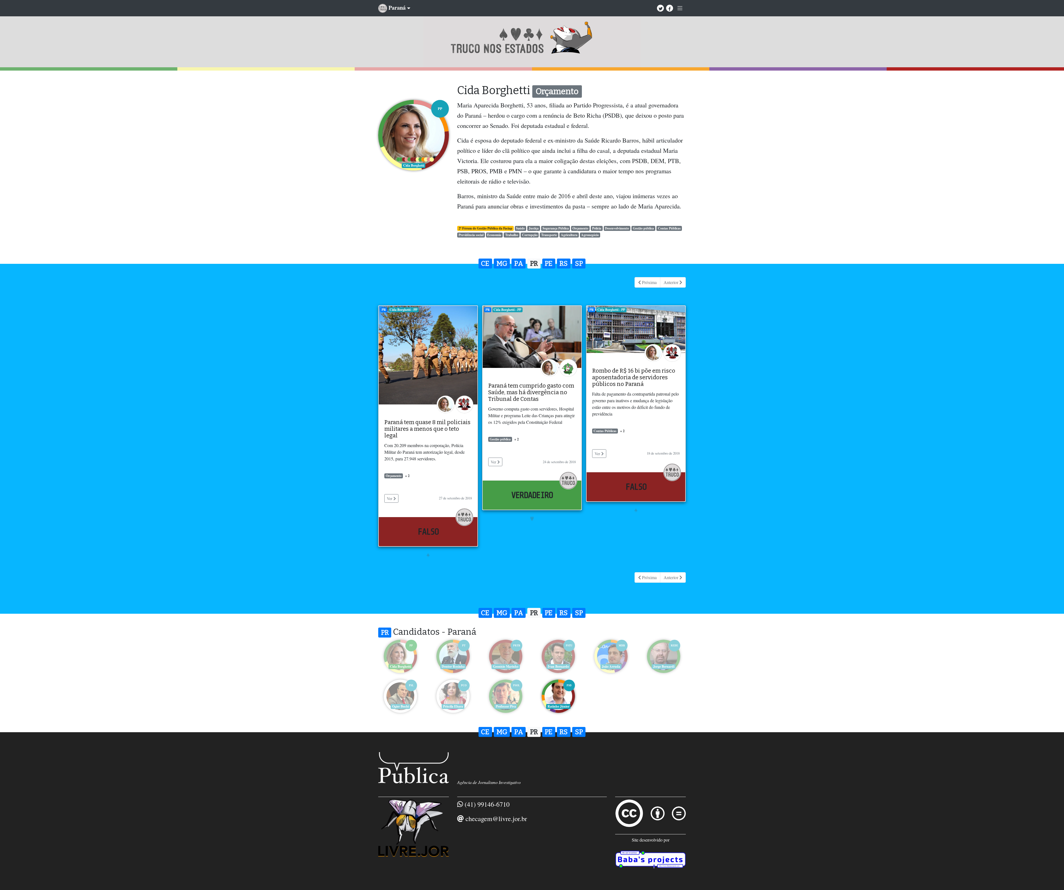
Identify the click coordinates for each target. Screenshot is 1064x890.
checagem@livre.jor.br (496, 818)
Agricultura (569, 235)
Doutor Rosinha (453, 666)
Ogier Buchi (400, 706)
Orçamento (580, 228)
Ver (390, 498)
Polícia (596, 228)
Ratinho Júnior (558, 706)
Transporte (549, 235)
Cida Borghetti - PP (403, 309)
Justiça (534, 228)
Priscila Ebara (453, 706)
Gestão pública (643, 228)
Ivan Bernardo (558, 666)
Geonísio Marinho (505, 666)
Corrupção (530, 235)
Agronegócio (590, 235)
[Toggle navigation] (680, 8)
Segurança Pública (556, 228)
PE (549, 263)
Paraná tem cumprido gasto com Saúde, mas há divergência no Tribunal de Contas (531, 392)
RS (563, 263)
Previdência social (471, 235)
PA (518, 263)
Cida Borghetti (400, 666)
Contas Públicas (669, 228)
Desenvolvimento (617, 228)
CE (485, 263)
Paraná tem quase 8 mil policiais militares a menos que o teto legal (427, 429)
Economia (494, 235)
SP (579, 263)
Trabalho (511, 235)
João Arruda (611, 666)
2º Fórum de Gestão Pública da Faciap (485, 228)
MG (502, 263)
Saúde (520, 228)
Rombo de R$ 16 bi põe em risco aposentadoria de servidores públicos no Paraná (633, 377)
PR (534, 263)
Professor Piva (506, 706)
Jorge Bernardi (663, 666)
